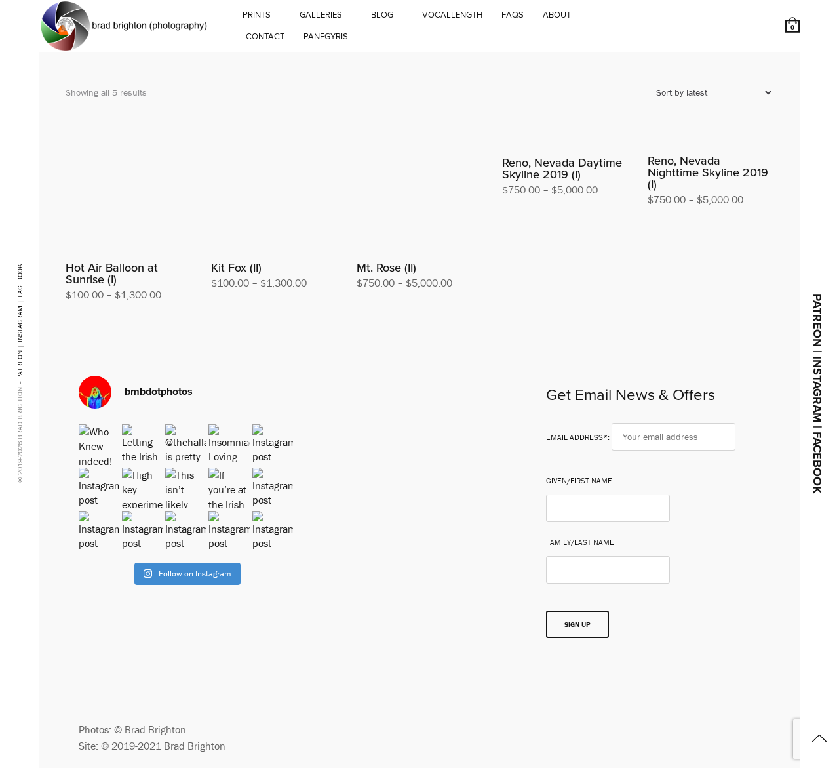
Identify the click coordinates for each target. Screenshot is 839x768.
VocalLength (452, 15)
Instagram (19, 324)
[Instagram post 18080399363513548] (185, 531)
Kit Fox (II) (236, 267)
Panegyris (325, 36)
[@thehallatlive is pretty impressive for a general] (185, 444)
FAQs (512, 15)
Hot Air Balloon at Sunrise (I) (112, 273)
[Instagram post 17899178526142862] (272, 531)
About (557, 15)
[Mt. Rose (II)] (419, 186)
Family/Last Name (580, 542)
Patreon (19, 364)
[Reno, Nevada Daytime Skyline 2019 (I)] (565, 133)
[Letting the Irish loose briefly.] (142, 444)
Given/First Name (579, 481)
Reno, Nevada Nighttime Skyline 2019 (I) (708, 172)
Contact (265, 36)
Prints (257, 15)
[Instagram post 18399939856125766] (272, 444)
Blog (382, 15)
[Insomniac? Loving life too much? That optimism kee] (228, 444)
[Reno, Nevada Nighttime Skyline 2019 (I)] (710, 132)
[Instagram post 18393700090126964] (272, 488)
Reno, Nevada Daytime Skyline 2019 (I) (562, 168)
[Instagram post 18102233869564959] (142, 531)
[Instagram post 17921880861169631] (228, 531)
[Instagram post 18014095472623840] (99, 531)
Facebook (19, 281)
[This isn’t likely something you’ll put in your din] (185, 488)
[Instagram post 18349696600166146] (99, 488)
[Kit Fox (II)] (274, 186)
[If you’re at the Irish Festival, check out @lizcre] (228, 488)
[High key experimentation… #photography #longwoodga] (142, 488)
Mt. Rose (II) (386, 267)
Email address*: (579, 437)
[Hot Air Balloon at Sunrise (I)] (128, 186)
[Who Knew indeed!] (99, 444)
